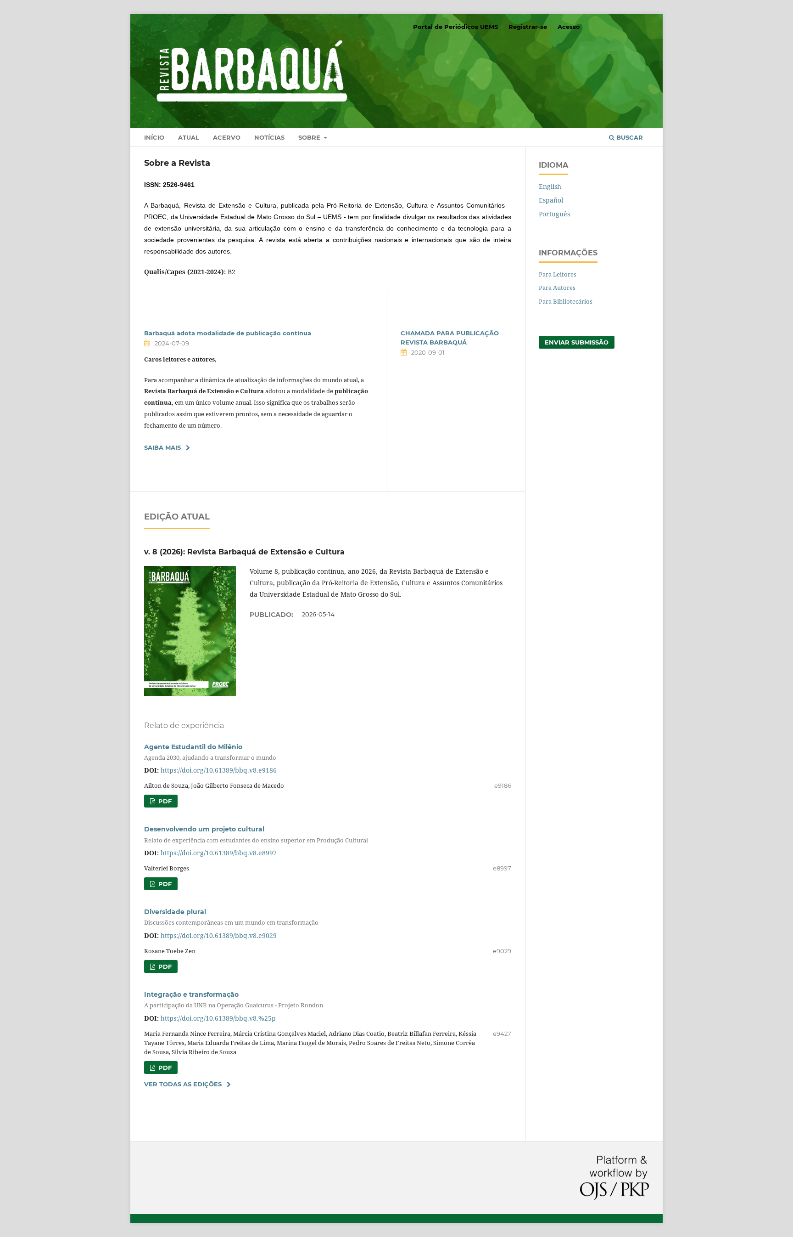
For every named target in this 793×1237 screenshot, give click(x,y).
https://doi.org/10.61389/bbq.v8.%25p (218, 1018)
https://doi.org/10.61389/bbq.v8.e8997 (219, 852)
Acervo (226, 137)
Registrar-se (527, 26)
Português (554, 213)
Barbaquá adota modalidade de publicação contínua (227, 333)
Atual (188, 137)
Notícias (269, 137)
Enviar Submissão (577, 342)
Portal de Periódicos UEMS (455, 26)
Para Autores (557, 287)
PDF (164, 801)
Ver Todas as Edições (183, 1084)
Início (154, 137)
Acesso (569, 26)
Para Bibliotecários (565, 301)
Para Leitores (557, 274)
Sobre (310, 137)
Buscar (628, 137)
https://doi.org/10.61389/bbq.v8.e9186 (219, 770)
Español (551, 200)
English (550, 186)
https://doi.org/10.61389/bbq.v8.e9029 (219, 935)
